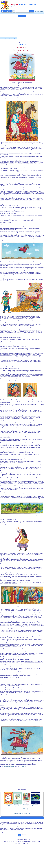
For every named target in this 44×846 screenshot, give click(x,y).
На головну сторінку (22, 818)
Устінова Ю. (23, 766)
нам (9, 841)
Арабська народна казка (9, 766)
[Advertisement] (22, 26)
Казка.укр (12, 83)
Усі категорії (22, 16)
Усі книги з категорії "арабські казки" (22, 813)
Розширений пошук (38, 11)
